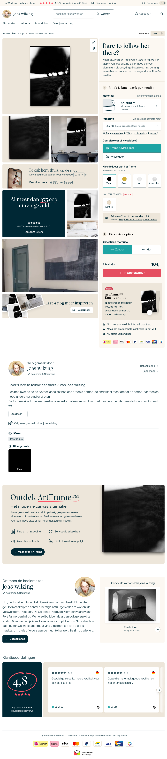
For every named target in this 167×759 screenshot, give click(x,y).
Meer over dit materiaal (149, 95)
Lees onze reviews (33, 231)
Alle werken (9, 23)
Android (68, 182)
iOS (55, 182)
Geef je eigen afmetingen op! (132, 133)
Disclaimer (72, 735)
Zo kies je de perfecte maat (147, 118)
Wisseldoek (117, 156)
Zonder (119, 249)
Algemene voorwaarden (52, 735)
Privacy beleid (120, 735)
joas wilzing (23, 14)
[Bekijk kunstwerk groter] (94, 42)
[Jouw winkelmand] (161, 14)
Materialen (41, 23)
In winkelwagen (134, 273)
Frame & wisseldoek (122, 148)
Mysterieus (16, 439)
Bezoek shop (148, 366)
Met (149, 249)
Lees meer (149, 370)
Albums (25, 23)
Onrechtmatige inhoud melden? (95, 735)
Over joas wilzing (63, 23)
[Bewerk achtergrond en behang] (94, 48)
